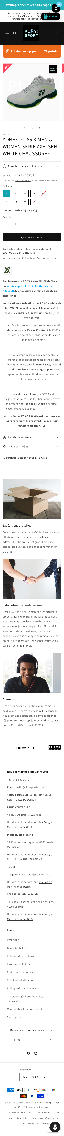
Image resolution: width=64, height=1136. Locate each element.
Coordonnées (43, 1123)
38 (25, 192)
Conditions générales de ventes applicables (25, 999)
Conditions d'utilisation (20, 980)
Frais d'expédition (23, 180)
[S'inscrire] (50, 1040)
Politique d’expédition (18, 1118)
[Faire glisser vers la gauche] (24, 128)
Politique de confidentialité (21, 1112)
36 (6, 192)
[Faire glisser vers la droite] (40, 128)
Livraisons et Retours (19, 964)
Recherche (13, 939)
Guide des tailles (16, 948)
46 (43, 201)
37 (15, 192)
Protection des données (21, 972)
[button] (7, 33)
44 (25, 201)
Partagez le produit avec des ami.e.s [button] (26, 457)
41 (53, 192)
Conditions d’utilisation (48, 1112)
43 (15, 201)
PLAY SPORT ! (18, 1102)
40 (43, 192)
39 (34, 192)
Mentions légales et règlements (25, 1009)
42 (6, 201)
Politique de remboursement (24, 988)
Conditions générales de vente (46, 1118)
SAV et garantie (16, 1017)
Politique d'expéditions (20, 956)
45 (34, 201)
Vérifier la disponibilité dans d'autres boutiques (30, 258)
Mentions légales (26, 1123)
